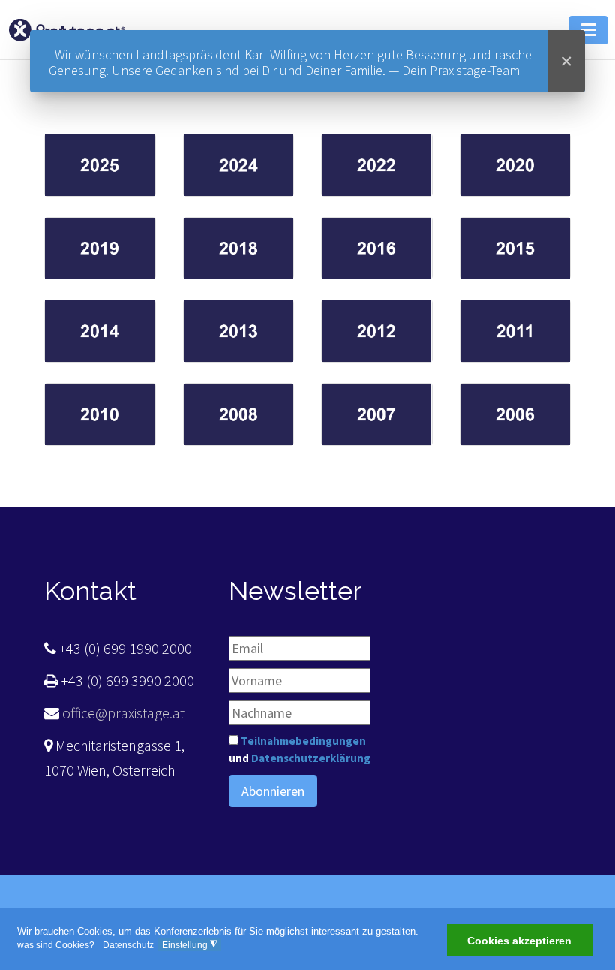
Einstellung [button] (190, 944)
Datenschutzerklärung (310, 758)
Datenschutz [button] (128, 945)
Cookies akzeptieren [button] (519, 941)
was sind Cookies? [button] (55, 945)
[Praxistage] (67, 28)
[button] (588, 30)
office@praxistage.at (121, 712)
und (299, 749)
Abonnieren (273, 791)
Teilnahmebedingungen (303, 741)
